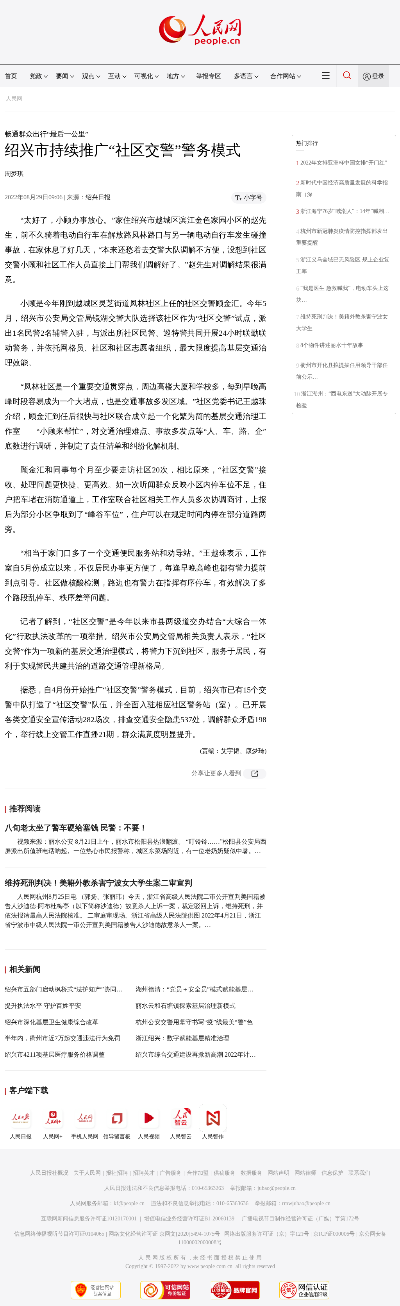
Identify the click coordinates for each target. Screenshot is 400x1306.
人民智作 (213, 1137)
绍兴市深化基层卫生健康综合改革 (51, 1022)
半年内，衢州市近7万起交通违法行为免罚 (62, 1038)
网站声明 (278, 1173)
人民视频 (149, 1137)
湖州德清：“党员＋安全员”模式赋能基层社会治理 (204, 989)
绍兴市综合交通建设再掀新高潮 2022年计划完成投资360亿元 (219, 1054)
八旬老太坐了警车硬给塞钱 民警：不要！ (76, 827)
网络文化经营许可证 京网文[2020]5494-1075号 (164, 1234)
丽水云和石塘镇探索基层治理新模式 (186, 1005)
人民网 (14, 99)
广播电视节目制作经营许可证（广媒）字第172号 (300, 1219)
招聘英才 (144, 1173)
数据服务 (251, 1173)
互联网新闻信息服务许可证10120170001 (89, 1219)
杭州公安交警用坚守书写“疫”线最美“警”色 (194, 1022)
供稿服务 (225, 1173)
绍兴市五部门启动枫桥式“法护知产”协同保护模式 (73, 989)
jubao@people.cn (276, 1188)
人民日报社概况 (49, 1173)
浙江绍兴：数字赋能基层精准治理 (182, 1038)
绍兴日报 (98, 197)
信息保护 (332, 1173)
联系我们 (359, 1173)
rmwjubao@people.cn (306, 1203)
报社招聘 (117, 1173)
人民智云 (181, 1137)
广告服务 (171, 1173)
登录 (378, 76)
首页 (11, 76)
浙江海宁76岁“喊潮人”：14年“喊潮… (344, 211)
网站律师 (305, 1173)
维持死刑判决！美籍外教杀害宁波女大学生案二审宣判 (98, 882)
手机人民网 (84, 1137)
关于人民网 (87, 1173)
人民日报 (21, 1137)
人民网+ (52, 1137)
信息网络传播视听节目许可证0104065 (59, 1234)
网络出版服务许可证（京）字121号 (266, 1234)
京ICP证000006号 (334, 1234)
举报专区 (208, 76)
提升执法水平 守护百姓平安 (43, 1005)
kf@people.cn (129, 1203)
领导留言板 (116, 1137)
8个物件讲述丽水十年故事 (331, 345)
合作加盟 (198, 1173)
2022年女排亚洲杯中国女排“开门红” (343, 163)
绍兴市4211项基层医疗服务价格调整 (55, 1054)
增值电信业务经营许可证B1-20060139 (189, 1219)
